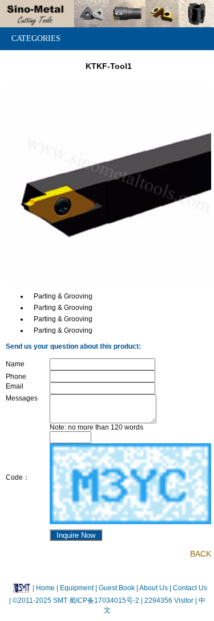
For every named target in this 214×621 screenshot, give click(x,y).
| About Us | (153, 587)
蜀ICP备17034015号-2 (105, 600)
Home (45, 587)
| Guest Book (115, 587)
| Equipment (75, 587)
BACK (200, 553)
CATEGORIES (35, 38)
